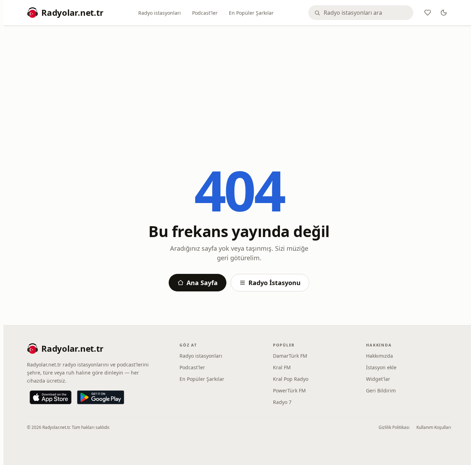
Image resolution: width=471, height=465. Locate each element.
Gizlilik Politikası (394, 427)
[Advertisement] (239, 83)
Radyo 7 (282, 402)
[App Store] (50, 397)
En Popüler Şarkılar (251, 12)
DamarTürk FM (290, 355)
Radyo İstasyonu (274, 282)
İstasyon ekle (381, 367)
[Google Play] (100, 397)
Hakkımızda (379, 355)
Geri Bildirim (381, 390)
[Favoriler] (427, 12)
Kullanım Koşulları (433, 427)
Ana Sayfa (202, 282)
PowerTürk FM (289, 390)
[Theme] (443, 12)
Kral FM (282, 367)
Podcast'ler (205, 12)
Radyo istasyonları (159, 12)
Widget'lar (378, 379)
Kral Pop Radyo (290, 379)
